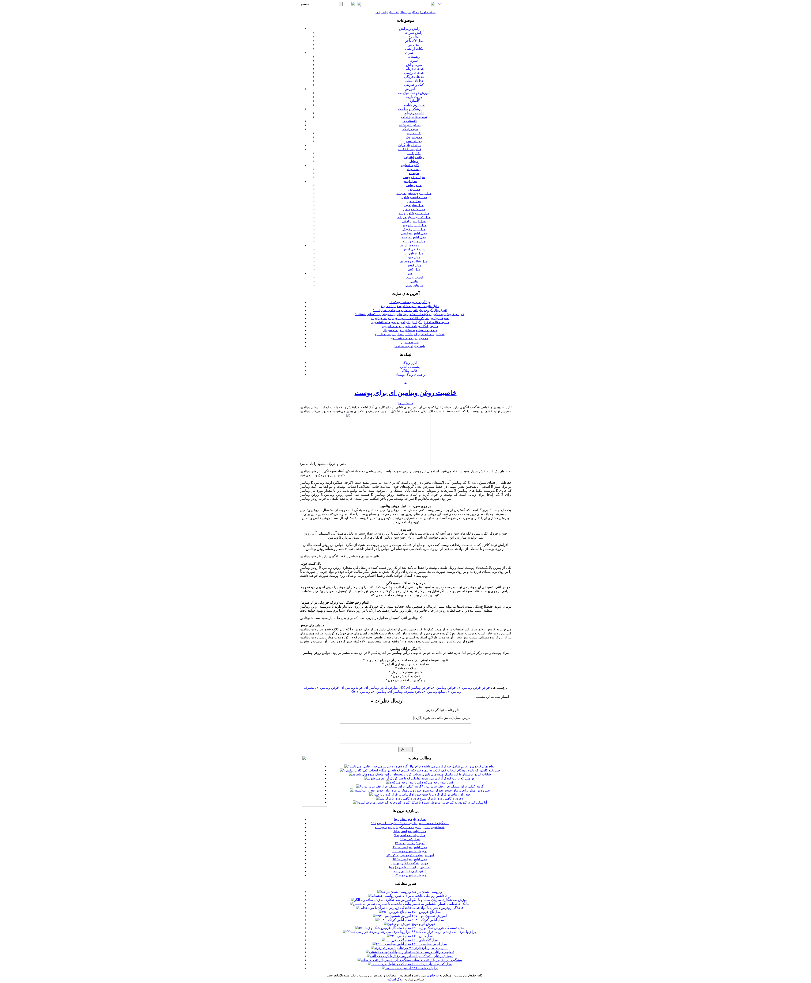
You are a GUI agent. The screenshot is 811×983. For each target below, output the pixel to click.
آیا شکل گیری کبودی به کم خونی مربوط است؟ (454, 802)
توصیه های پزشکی (414, 117)
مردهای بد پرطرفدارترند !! (429, 948)
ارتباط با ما (383, 12)
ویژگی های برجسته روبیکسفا (409, 302)
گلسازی (414, 101)
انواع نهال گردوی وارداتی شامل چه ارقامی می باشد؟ (410, 310)
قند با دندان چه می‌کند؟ (438, 782)
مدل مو (414, 44)
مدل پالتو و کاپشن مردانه (414, 193)
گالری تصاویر (409, 165)
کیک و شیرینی (414, 85)
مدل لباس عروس (414, 225)
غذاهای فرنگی (414, 77)
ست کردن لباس (414, 249)
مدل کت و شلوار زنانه (414, 213)
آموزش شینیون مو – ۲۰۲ (409, 875)
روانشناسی (414, 141)
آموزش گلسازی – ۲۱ (410, 843)
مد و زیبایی (414, 185)
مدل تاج (413, 36)
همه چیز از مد (409, 245)
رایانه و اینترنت (414, 157)
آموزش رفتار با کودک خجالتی (432, 956)
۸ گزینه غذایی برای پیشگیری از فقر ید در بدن (453, 786)
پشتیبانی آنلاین (410, 366)
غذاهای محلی (414, 81)
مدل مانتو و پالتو (414, 241)
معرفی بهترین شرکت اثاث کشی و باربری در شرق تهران (410, 318)
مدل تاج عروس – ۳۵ (426, 912)
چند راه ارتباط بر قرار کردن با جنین (446, 794)
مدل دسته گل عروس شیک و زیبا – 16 (437, 928)
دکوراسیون (414, 137)
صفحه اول (428, 12)
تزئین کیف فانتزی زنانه (410, 871)
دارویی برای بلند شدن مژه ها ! (410, 867)
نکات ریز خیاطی (414, 105)
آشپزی (409, 52)
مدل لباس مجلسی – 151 (410, 847)
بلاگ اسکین (395, 979)
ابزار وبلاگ (410, 362)
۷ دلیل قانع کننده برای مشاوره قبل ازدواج (410, 306)
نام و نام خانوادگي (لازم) (442, 710)
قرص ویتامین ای (327, 687)
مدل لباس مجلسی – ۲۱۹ (429, 944)
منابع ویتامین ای (434, 691)
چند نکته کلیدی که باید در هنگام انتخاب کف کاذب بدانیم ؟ (461, 770)
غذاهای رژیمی (414, 73)
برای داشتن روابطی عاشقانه (431, 895)
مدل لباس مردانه (414, 237)
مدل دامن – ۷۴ (422, 936)
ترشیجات (414, 56)
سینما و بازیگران (409, 145)
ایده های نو (414, 169)
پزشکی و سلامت (410, 109)
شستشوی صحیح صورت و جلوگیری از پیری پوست (410, 827)
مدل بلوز (414, 189)
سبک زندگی (410, 129)
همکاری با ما (410, 12)
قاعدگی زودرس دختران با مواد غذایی (437, 908)
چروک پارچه (414, 97)
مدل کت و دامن (414, 209)
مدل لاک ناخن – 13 (424, 940)
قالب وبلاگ (410, 370)
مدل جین (414, 257)
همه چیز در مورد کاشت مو (409, 338)
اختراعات (413, 153)
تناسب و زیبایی (414, 113)
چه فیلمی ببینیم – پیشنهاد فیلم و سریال (410, 330)
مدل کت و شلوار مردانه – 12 (431, 964)
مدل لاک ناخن (414, 40)
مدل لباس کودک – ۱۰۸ (427, 920)
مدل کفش (414, 265)
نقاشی (414, 281)
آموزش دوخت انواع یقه (414, 93)
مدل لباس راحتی (414, 221)
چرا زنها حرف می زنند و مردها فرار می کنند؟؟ (444, 932)
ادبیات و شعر (414, 277)
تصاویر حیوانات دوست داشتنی (432, 952)
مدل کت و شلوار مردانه (414, 217)
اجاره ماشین (410, 342)
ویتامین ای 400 (360, 691)
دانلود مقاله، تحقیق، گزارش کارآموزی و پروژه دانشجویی (410, 322)
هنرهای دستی (413, 285)
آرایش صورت (414, 32)
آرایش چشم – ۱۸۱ (424, 968)
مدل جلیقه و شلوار (414, 197)
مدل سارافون (414, 205)
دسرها (414, 60)
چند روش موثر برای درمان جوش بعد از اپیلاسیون (456, 790)
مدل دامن (414, 201)
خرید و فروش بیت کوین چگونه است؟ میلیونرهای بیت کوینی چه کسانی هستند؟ (409, 314)
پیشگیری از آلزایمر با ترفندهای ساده (436, 960)
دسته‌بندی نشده (409, 125)
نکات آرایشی (414, 48)
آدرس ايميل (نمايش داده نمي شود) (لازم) (442, 718)
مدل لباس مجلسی (414, 233)
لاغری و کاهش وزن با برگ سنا (443, 798)
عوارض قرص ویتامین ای (381, 687)
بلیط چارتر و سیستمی (410, 346)
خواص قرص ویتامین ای (474, 687)
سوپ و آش (414, 65)
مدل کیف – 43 (410, 839)
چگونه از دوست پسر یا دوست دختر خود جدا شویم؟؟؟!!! (410, 823)
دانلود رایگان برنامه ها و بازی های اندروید (410, 326)
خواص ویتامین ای (444, 687)
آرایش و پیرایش (409, 28)
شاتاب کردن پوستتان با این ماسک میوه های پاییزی (456, 774)
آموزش (410, 89)
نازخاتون (433, 975)
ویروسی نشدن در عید (426, 891)
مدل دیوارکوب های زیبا (410, 819)
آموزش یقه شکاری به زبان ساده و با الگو (439, 900)
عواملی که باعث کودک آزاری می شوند (448, 778)
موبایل (414, 161)
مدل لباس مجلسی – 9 (409, 835)
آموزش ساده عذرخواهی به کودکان (410, 855)
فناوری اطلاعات (409, 149)
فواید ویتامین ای (351, 687)
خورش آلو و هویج (423, 924)
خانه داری (414, 133)
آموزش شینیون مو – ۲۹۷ (429, 916)
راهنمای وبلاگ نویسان (410, 374)
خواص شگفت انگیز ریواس (409, 863)
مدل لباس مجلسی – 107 (410, 859)
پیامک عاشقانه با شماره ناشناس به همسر (440, 904)
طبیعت (414, 173)
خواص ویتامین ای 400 (415, 687)
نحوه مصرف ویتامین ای (404, 691)
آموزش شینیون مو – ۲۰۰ (409, 851)
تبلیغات (396, 12)
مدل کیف (414, 269)
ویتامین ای (379, 691)
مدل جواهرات (414, 253)
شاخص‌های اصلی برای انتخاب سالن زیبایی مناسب (410, 334)
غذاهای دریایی (414, 69)
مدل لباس (410, 181)
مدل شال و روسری (414, 261)
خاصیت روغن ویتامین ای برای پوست (406, 392)
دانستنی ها (410, 121)
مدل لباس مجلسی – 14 (409, 831)
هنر (409, 273)
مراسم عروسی (414, 177)
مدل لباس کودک (414, 229)
